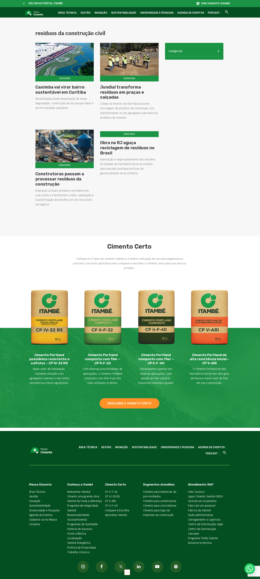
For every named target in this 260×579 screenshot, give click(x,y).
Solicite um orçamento (202, 501)
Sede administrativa (200, 515)
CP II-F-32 (111, 491)
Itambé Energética (78, 542)
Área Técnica (67, 12)
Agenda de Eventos (190, 12)
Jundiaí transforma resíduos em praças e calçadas (122, 92)
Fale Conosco (196, 491)
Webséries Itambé (78, 491)
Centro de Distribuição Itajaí (205, 524)
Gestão (85, 12)
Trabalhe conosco (78, 552)
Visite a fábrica (76, 533)
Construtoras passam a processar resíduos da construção (59, 179)
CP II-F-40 (111, 505)
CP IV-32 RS (112, 496)
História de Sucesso (79, 529)
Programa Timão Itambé (203, 538)
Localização (74, 538)
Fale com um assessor (202, 505)
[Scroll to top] (127, 572)
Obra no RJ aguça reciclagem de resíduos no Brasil (127, 147)
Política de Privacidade (81, 547)
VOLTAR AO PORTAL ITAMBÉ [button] (45, 3)
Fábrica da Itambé (199, 510)
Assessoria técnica (200, 542)
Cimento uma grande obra (83, 496)
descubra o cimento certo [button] (129, 403)
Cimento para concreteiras (159, 505)
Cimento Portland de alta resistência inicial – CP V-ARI (209, 359)
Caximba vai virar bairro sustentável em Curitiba (60, 90)
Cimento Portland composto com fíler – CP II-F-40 (156, 359)
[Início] (215, 3)
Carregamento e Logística (204, 519)
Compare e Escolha (117, 510)
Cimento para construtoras (159, 501)
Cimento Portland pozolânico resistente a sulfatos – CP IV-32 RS (49, 359)
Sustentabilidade (123, 12)
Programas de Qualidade (82, 524)
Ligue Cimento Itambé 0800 (205, 496)
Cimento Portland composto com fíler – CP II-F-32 (102, 359)
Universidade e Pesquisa (157, 12)
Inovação (100, 12)
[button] (24, 3)
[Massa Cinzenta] (33, 13)
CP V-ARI (110, 501)
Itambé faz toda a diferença (84, 501)
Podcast (214, 12)
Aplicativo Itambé (116, 515)
